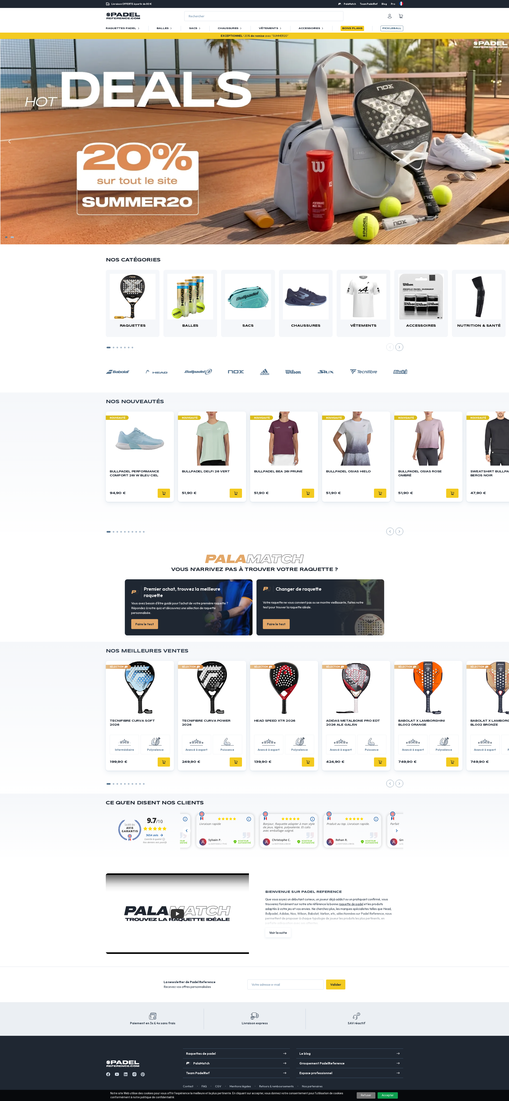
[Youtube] (117, 1074)
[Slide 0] (109, 532)
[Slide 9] (144, 532)
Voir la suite (278, 933)
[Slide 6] (128, 347)
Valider (335, 984)
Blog (384, 3)
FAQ (204, 1086)
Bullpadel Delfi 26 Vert (206, 471)
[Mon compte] (389, 16)
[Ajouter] (164, 762)
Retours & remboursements (276, 1086)
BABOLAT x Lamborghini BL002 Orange (421, 722)
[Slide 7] (132, 347)
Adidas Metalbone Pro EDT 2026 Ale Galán (353, 722)
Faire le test (144, 624)
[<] (9, 141)
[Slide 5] (125, 347)
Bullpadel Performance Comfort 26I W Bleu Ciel (134, 473)
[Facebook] (108, 1074)
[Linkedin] (125, 1074)
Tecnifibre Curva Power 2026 (206, 722)
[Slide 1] (7, 237)
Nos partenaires (312, 1086)
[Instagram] (134, 1074)
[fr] (401, 4)
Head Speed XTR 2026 (274, 720)
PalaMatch (350, 3)
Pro (393, 3)
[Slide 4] (121, 347)
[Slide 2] (13, 237)
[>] (499, 141)
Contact (188, 1086)
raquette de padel (351, 904)
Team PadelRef (369, 3)
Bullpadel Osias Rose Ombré (420, 473)
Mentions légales (240, 1086)
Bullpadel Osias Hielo (348, 471)
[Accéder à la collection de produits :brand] (118, 372)
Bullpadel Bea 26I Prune (278, 471)
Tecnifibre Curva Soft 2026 (132, 722)
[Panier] (400, 16)
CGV (218, 1086)
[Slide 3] (117, 347)
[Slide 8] (140, 532)
